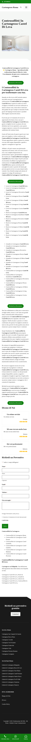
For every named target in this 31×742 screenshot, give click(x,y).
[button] (20, 7)
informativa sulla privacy (13, 513)
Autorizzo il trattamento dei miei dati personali (14, 517)
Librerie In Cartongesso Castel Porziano (12, 673)
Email (4, 484)
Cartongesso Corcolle (7, 639)
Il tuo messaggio (6, 500)
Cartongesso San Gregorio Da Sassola (11, 634)
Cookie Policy (6, 704)
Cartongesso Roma (10, 7)
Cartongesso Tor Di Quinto (9, 642)
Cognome (4, 480)
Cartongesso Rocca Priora (8, 637)
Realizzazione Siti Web (19, 721)
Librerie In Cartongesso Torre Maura (11, 670)
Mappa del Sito (6, 696)
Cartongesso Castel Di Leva (9, 574)
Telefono (4, 492)
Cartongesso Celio (6, 648)
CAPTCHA (5, 520)
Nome (3, 473)
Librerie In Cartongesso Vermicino (10, 682)
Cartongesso (5, 566)
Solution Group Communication (17, 723)
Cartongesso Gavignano (8, 654)
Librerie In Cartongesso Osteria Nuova (11, 676)
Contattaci (15, 614)
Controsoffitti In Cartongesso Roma (16, 535)
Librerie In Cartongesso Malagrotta (10, 665)
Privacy (4, 700)
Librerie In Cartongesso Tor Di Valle (11, 679)
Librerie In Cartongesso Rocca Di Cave (12, 668)
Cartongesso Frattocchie (8, 645)
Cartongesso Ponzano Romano (9, 651)
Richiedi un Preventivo (15, 83)
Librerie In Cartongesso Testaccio (10, 685)
